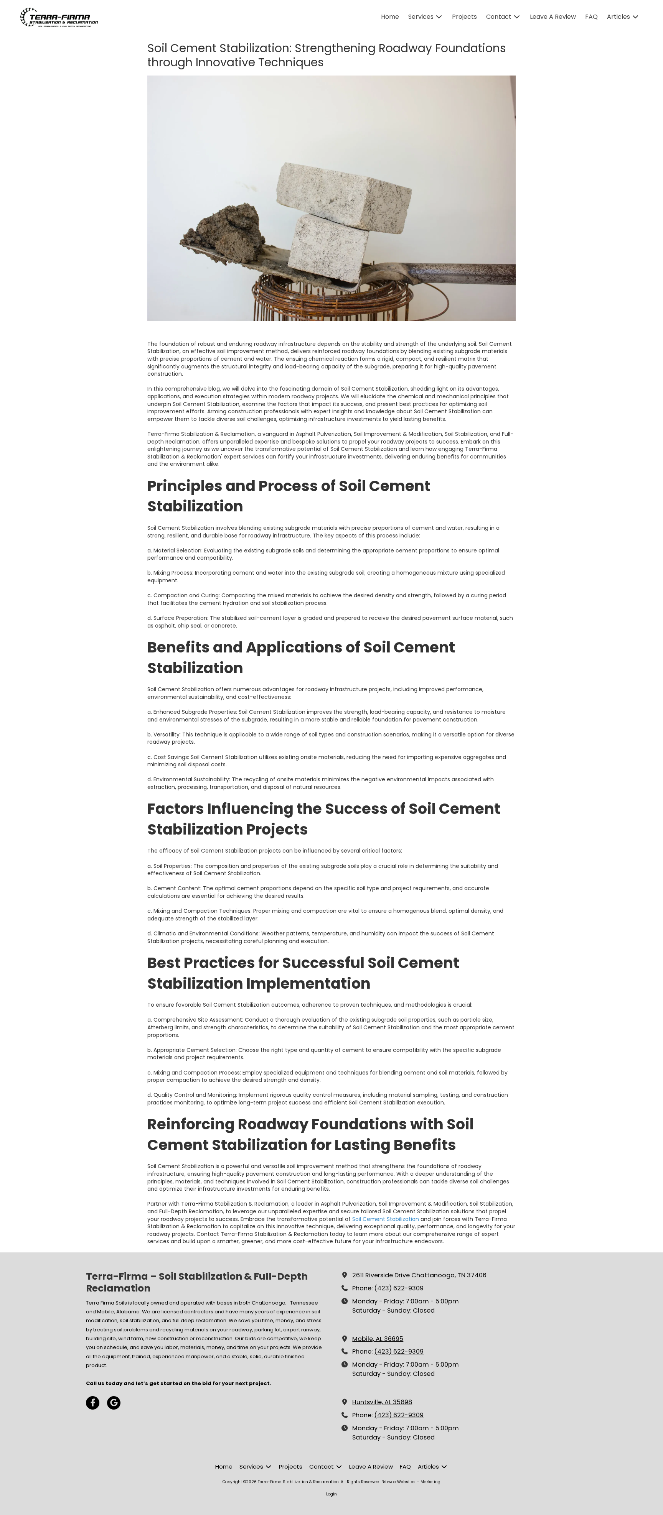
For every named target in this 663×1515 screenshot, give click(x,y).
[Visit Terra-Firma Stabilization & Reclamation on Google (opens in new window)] (113, 1403)
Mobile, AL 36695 (377, 1338)
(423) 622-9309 (399, 1288)
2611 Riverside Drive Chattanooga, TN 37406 (419, 1275)
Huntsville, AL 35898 (382, 1402)
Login (331, 1494)
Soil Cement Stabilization (385, 1219)
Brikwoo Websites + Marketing (410, 1482)
